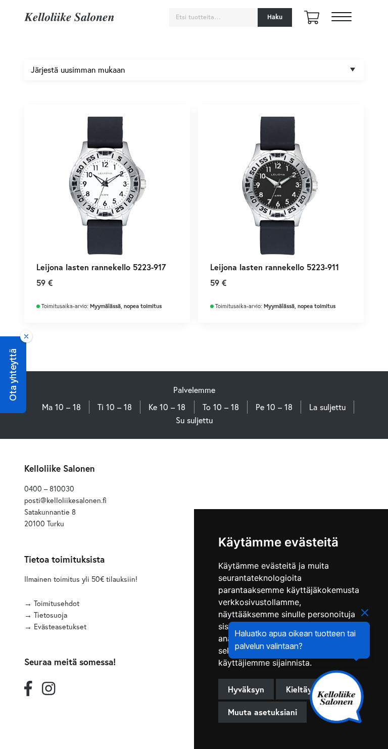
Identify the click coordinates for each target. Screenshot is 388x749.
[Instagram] (48, 688)
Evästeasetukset (60, 626)
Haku (274, 17)
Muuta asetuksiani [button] (262, 712)
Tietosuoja (50, 615)
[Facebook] (28, 688)
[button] (13, 374)
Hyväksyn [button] (246, 689)
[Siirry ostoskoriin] (311, 21)
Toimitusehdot (56, 603)
